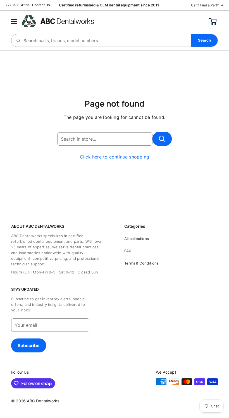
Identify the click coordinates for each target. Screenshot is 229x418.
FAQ (128, 251)
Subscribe (29, 345)
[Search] (204, 40)
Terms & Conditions (141, 263)
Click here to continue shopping (114, 157)
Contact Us (41, 5)
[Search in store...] (162, 139)
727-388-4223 (17, 5)
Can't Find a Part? (207, 5)
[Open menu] (14, 21)
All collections (136, 238)
